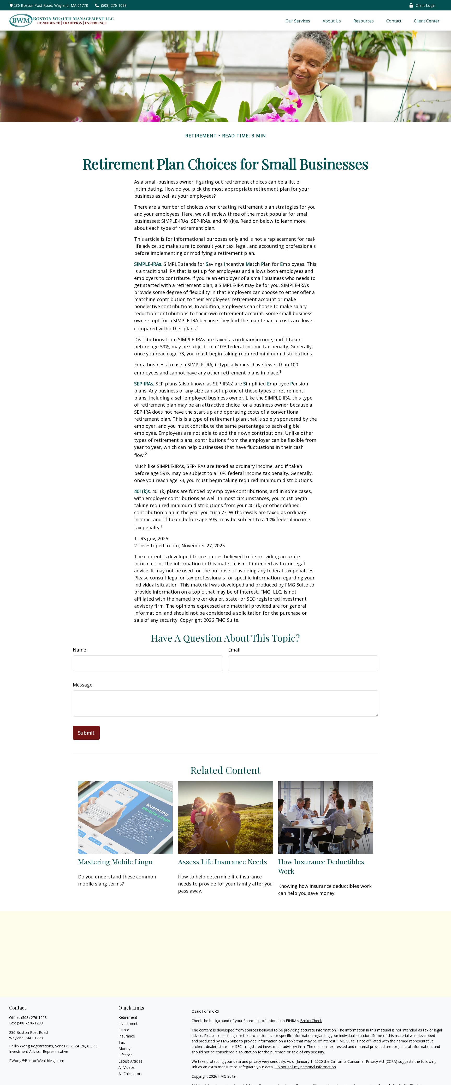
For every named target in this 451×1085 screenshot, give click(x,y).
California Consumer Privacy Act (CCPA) (363, 1061)
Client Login (425, 5)
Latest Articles (130, 1061)
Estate (123, 1029)
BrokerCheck (311, 1020)
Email (234, 650)
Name (79, 650)
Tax (121, 1042)
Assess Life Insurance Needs (222, 861)
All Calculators (130, 1073)
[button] (297, 20)
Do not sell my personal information (305, 1066)
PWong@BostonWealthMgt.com (36, 1060)
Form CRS (210, 1011)
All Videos (126, 1067)
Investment (128, 1023)
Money (124, 1048)
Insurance (126, 1036)
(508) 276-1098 (114, 5)
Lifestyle (125, 1054)
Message (82, 685)
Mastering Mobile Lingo (115, 861)
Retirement (127, 1017)
